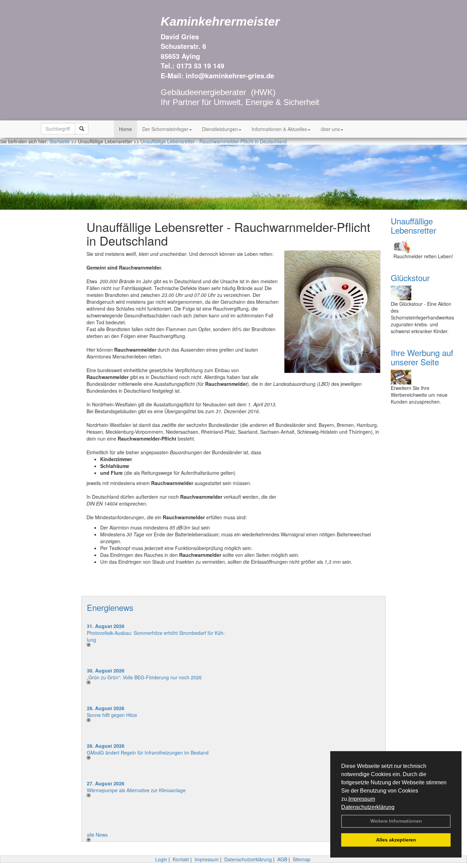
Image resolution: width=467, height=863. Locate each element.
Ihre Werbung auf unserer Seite (422, 356)
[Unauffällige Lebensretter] (424, 245)
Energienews (110, 607)
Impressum (361, 799)
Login (161, 859)
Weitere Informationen (396, 821)
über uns (330, 129)
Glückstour (410, 278)
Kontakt (181, 859)
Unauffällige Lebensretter (413, 225)
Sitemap (301, 859)
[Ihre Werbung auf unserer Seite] (424, 377)
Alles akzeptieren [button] (396, 839)
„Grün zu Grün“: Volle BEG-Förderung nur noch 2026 (144, 677)
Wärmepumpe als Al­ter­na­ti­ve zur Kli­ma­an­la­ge (136, 790)
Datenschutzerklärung (368, 807)
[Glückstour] (424, 293)
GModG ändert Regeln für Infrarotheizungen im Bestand (148, 752)
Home (125, 129)
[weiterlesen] (157, 644)
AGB (282, 859)
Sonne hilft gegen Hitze (112, 714)
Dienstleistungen (220, 129)
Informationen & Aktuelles (279, 129)
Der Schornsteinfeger (165, 129)
